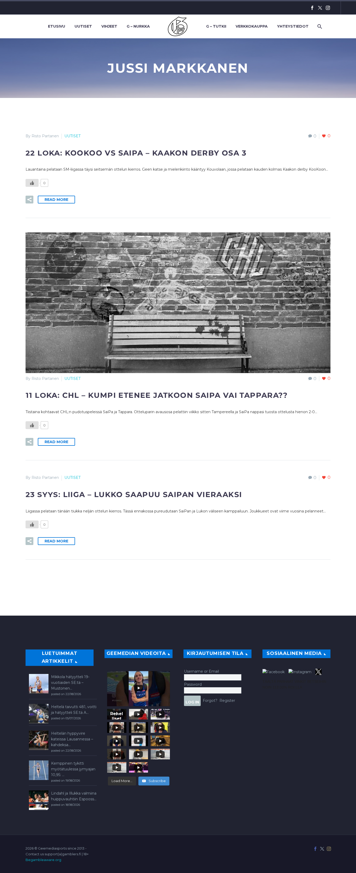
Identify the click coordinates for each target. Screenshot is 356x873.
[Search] (319, 26)
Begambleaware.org (43, 860)
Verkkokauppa (252, 26)
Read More (56, 199)
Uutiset (83, 26)
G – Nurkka (138, 26)
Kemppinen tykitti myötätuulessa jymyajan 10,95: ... (73, 769)
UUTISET (72, 136)
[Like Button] (32, 183)
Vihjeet (109, 26)
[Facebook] (312, 8)
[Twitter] (320, 8)
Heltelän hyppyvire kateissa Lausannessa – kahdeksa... (72, 739)
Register (227, 700)
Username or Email (201, 671)
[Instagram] (328, 8)
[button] (29, 199)
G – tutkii (216, 26)
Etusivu (56, 26)
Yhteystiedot (293, 26)
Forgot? (210, 700)
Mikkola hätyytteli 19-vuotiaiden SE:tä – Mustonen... (70, 682)
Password (193, 684)
